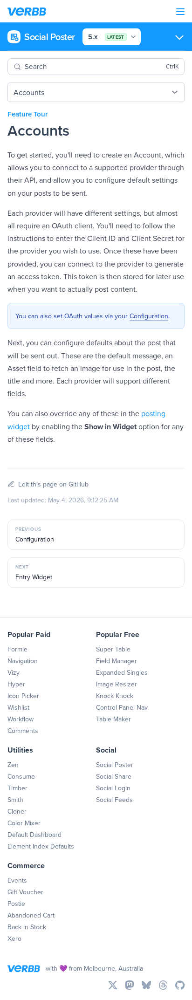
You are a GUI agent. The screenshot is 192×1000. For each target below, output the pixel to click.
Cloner (17, 811)
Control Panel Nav (122, 707)
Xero (14, 938)
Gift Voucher (25, 892)
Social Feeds (114, 799)
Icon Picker (23, 695)
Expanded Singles (122, 672)
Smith (15, 799)
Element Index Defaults (40, 846)
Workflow (20, 719)
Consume (21, 776)
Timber (17, 788)
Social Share (113, 776)
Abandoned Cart (31, 915)
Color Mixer (24, 823)
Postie (16, 903)
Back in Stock (26, 927)
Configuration (149, 316)
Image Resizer (116, 684)
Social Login (113, 788)
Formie (17, 649)
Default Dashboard (34, 834)
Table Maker (113, 719)
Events (17, 880)
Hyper (16, 684)
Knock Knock (114, 695)
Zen (13, 764)
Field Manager (116, 660)
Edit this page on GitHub (53, 484)
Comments (22, 730)
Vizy (13, 672)
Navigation (22, 660)
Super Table (113, 649)
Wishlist (18, 707)
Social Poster (114, 764)
